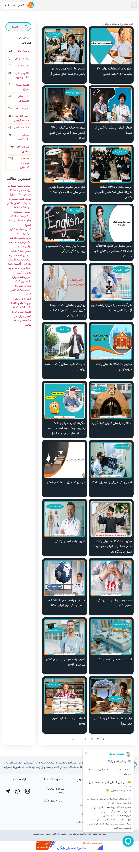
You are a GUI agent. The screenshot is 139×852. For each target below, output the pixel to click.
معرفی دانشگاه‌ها (23, 137)
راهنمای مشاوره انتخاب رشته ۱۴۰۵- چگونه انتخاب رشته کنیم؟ (20, 218)
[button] (134, 5)
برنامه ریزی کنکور (52, 801)
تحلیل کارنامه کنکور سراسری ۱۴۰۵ (20, 231)
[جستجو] (26, 27)
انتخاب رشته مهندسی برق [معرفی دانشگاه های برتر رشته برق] (19, 190)
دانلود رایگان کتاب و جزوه (22, 75)
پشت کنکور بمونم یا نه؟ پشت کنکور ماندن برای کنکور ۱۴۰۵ (19, 203)
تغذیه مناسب (21, 66)
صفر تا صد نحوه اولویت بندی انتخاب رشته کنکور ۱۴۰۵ (20, 303)
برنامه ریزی (23, 51)
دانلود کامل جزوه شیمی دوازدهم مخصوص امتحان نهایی (21, 318)
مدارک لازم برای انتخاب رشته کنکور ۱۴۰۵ (20, 290)
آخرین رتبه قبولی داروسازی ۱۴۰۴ (21, 279)
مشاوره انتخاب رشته (55, 791)
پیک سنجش (22, 58)
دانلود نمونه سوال (22, 87)
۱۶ (73, 739)
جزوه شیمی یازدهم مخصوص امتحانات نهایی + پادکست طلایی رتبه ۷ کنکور (20, 244)
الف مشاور (127, 24)
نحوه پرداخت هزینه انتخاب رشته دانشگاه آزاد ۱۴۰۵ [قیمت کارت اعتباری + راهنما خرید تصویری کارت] (19, 264)
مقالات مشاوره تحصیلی (24, 163)
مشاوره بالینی (21, 128)
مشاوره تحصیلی (52, 779)
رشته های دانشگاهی (23, 99)
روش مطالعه (22, 108)
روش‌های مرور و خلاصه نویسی (20, 118)
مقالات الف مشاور (22, 149)
